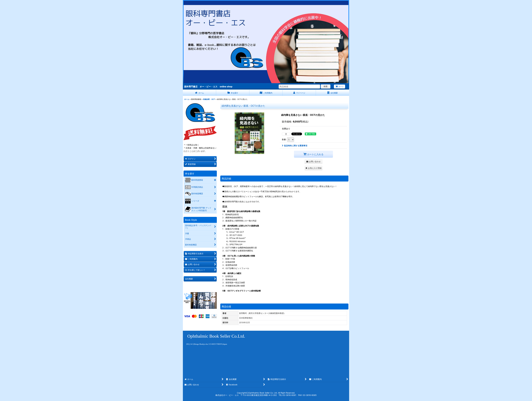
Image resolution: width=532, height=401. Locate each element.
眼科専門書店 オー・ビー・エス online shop (208, 86)
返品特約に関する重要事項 (295, 145)
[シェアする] (286, 133)
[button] (314, 168)
